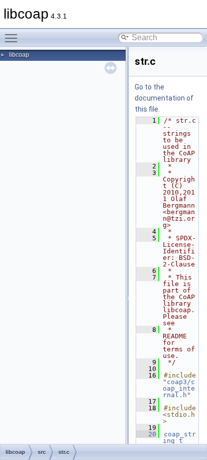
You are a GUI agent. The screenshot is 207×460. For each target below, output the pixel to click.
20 (146, 434)
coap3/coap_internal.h (179, 388)
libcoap (19, 54)
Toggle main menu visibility (13, 38)
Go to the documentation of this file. (164, 98)
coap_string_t (179, 437)
